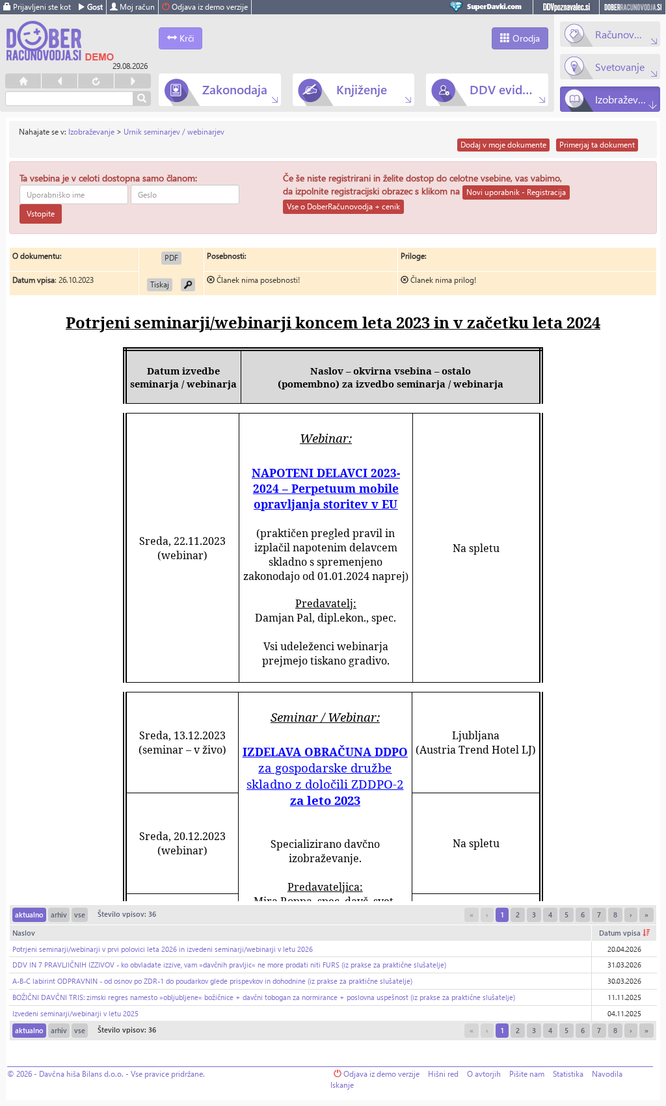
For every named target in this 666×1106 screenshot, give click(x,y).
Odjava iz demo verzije (209, 7)
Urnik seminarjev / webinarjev (174, 132)
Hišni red (443, 1074)
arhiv (59, 914)
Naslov (23, 932)
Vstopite (41, 213)
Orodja (525, 38)
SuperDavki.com (487, 7)
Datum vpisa (621, 932)
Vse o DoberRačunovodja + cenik (343, 206)
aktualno (29, 914)
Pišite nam (526, 1074)
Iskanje (342, 1085)
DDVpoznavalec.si (566, 7)
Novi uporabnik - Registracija (516, 192)
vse (79, 914)
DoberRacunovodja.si (632, 7)
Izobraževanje (91, 132)
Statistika (568, 1074)
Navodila (607, 1074)
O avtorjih (484, 1074)
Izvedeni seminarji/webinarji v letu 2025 (75, 1013)
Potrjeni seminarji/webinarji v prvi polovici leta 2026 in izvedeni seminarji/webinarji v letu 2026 (162, 949)
